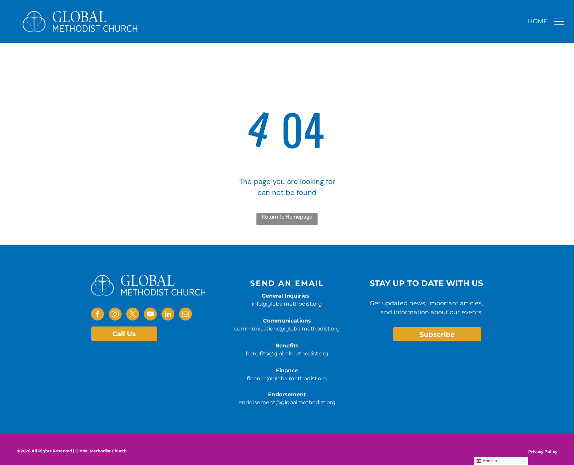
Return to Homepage (287, 216)
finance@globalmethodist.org (287, 378)
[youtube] (150, 315)
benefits (257, 386)
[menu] (559, 21)
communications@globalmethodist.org (287, 329)
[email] (185, 315)
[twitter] (132, 315)
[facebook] (97, 315)
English (489, 460)
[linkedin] (167, 315)
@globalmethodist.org (298, 386)
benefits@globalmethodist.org (287, 353)
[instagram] (115, 315)
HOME (537, 21)
